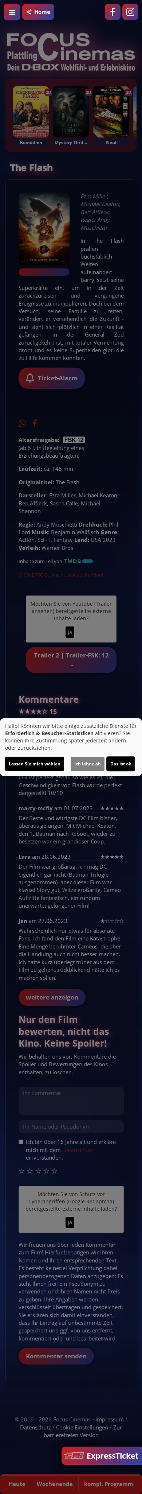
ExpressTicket (111, 1456)
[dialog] (71, 747)
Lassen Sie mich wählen (34, 764)
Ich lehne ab (87, 764)
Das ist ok (120, 764)
